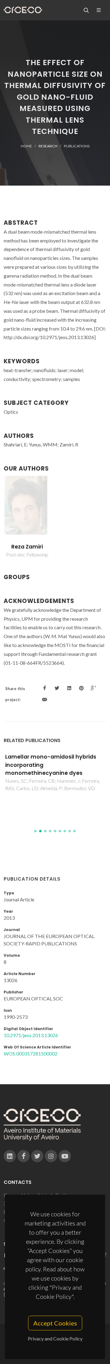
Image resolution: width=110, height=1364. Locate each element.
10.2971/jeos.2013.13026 (31, 1035)
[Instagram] (51, 1156)
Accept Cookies (55, 1323)
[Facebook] (23, 1156)
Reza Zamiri (27, 546)
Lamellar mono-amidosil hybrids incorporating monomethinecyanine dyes (50, 765)
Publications (77, 146)
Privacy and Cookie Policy (55, 1338)
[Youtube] (65, 1156)
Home (26, 146)
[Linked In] (10, 1156)
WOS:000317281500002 (30, 1053)
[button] (35, 831)
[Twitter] (37, 1156)
